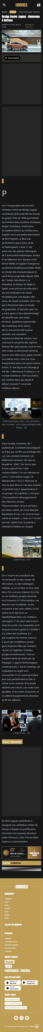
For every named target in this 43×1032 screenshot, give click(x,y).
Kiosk (7, 915)
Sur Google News (12, 999)
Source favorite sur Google (16, 1008)
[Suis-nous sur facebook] (16, 1018)
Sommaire (13, 57)
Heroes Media (10, 948)
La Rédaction (29, 26)
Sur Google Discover (13, 1003)
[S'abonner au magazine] (38, 5)
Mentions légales (11, 945)
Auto (7, 902)
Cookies (8, 951)
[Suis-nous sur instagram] (21, 1018)
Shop (7, 918)
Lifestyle (13, 12)
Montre (8, 908)
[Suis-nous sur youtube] (27, 1018)
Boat (6, 912)
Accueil (4, 12)
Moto (7, 905)
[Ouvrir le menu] (4, 4)
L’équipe (8, 938)
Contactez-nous (11, 941)
